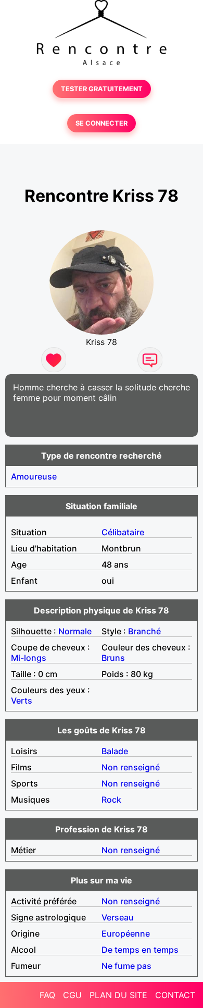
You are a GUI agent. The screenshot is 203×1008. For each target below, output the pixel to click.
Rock (111, 799)
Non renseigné (131, 767)
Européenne (126, 933)
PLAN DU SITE (118, 995)
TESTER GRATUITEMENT (102, 89)
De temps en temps (140, 949)
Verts (21, 700)
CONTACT (175, 995)
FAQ (47, 995)
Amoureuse (34, 476)
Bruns (113, 658)
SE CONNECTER (101, 123)
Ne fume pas (126, 966)
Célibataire (123, 532)
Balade (115, 751)
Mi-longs (28, 658)
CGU (72, 995)
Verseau (118, 917)
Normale (75, 631)
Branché (144, 631)
